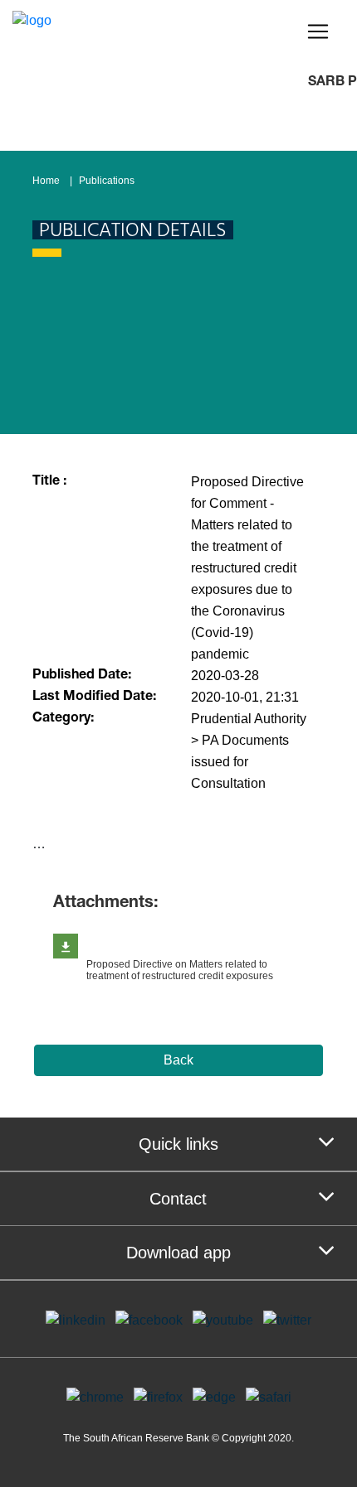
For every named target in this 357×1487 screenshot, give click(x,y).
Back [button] (178, 1060)
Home (46, 180)
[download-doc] (65, 946)
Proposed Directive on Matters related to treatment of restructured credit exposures (179, 970)
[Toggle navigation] (318, 31)
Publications (106, 180)
